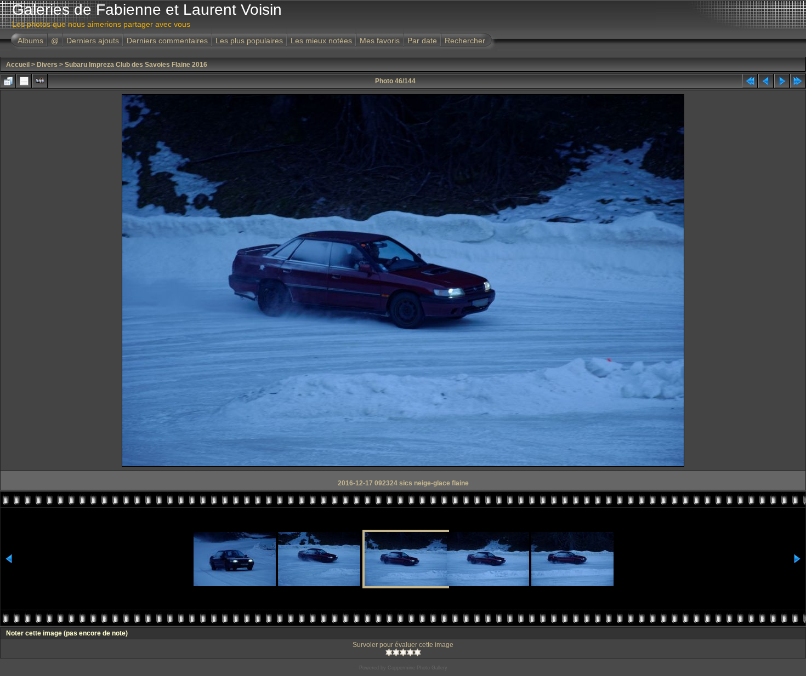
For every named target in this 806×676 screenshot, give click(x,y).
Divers (47, 64)
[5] (417, 652)
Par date (422, 40)
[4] (410, 652)
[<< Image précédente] (766, 81)
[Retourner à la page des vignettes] (8, 81)
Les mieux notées (321, 40)
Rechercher (465, 40)
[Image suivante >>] (782, 81)
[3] (403, 652)
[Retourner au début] (750, 81)
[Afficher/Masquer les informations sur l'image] (24, 81)
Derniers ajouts (92, 40)
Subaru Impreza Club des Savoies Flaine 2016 (136, 64)
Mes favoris (380, 40)
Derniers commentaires (167, 40)
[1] (389, 652)
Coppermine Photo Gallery (417, 668)
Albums (30, 40)
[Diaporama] (40, 81)
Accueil (18, 64)
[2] (396, 652)
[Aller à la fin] (797, 81)
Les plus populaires (249, 40)
